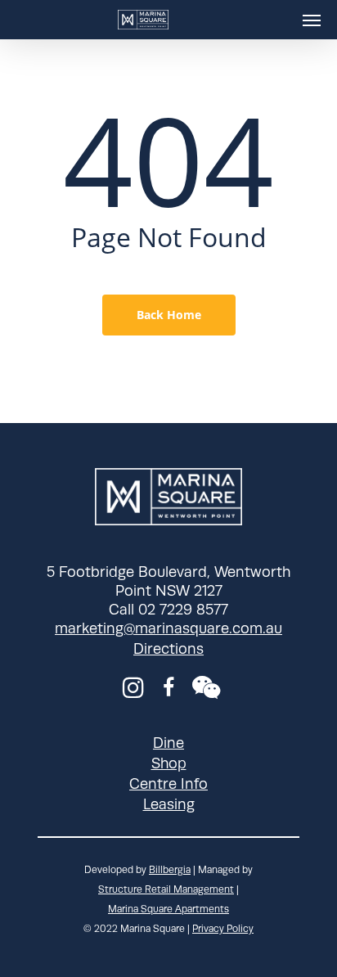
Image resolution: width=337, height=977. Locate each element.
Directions (168, 649)
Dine (168, 743)
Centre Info (168, 784)
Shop (168, 763)
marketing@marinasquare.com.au (168, 628)
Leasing (169, 804)
